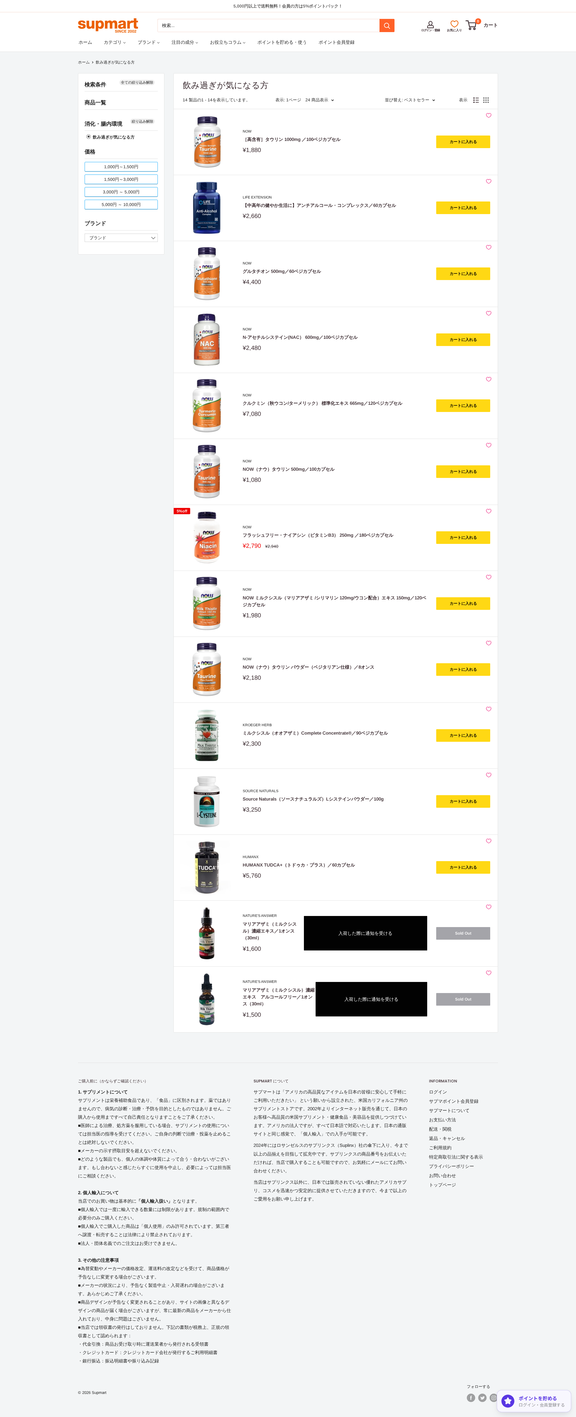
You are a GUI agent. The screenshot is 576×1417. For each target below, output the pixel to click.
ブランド (95, 223)
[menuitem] (85, 42)
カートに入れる (463, 141)
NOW (247, 131)
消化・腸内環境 (103, 124)
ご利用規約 (440, 1147)
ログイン (438, 1091)
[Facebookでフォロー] (471, 1398)
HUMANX (251, 857)
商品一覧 (95, 103)
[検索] (387, 25)
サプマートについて (449, 1110)
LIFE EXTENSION (257, 197)
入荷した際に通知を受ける (365, 933)
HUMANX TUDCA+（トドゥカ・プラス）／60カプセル (299, 864)
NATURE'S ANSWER (260, 916)
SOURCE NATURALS (260, 791)
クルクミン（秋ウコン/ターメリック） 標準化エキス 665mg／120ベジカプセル (322, 403)
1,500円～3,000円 (121, 179)
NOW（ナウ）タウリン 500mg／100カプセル (288, 469)
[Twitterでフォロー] (482, 1398)
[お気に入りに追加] (488, 115)
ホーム (84, 62)
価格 (90, 152)
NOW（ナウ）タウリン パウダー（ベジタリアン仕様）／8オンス (308, 667)
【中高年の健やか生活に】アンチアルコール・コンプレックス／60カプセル (319, 205)
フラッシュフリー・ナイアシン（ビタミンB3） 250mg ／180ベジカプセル (318, 535)
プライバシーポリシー (451, 1166)
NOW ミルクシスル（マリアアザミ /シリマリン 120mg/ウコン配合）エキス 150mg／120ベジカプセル (334, 601)
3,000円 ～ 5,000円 (121, 191)
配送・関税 (440, 1129)
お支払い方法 (442, 1119)
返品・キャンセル (447, 1138)
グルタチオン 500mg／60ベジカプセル (282, 271)
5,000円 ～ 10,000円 (121, 204)
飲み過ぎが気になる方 (113, 137)
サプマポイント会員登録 (453, 1101)
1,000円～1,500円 (121, 166)
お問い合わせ (442, 1175)
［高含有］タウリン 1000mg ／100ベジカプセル (291, 139)
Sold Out (463, 933)
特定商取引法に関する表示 (456, 1156)
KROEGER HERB (257, 725)
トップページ (442, 1184)
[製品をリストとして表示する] (476, 100)
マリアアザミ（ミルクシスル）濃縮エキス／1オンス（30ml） (270, 931)
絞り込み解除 (142, 121)
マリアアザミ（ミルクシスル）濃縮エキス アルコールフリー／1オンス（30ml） (279, 997)
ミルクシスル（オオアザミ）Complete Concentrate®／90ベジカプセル (315, 732)
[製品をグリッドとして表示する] (486, 100)
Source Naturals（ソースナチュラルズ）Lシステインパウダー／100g (313, 798)
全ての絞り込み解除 (137, 82)
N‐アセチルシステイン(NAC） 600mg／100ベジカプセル (300, 337)
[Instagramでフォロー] (494, 1398)
